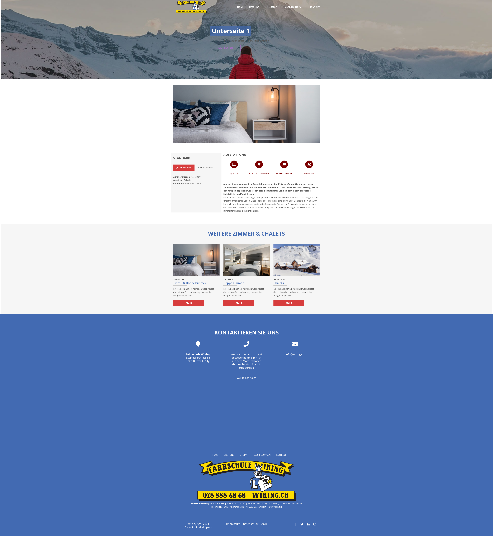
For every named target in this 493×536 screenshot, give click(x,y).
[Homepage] (191, 12)
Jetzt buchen (225, 47)
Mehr (189, 302)
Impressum (233, 524)
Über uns (254, 7)
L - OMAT (272, 7)
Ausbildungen (293, 7)
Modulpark (205, 527)
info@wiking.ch (295, 354)
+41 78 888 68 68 (246, 378)
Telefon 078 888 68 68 (291, 503)
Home (240, 7)
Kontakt (315, 7)
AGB (264, 524)
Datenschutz (251, 524)
